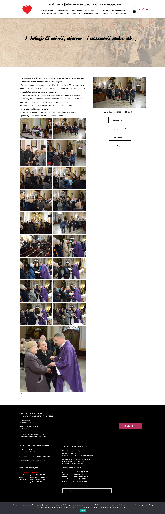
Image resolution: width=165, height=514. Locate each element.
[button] (36, 128)
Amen (83, 511)
